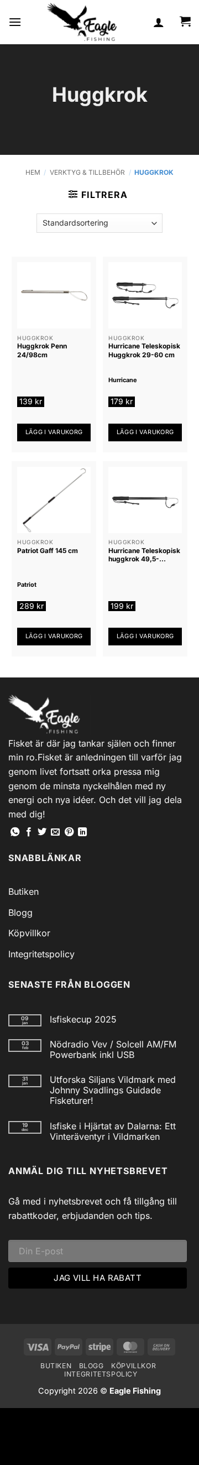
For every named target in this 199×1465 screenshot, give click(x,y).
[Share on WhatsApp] (15, 832)
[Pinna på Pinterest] (69, 832)
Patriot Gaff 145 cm (47, 550)
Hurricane (122, 380)
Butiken (23, 891)
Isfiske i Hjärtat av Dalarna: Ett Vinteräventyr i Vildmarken (113, 1131)
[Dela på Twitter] (42, 832)
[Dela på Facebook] (28, 832)
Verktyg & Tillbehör (87, 172)
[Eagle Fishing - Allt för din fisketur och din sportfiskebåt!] (82, 22)
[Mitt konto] (158, 22)
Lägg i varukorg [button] (54, 432)
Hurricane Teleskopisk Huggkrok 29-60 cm (144, 350)
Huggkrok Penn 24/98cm (42, 350)
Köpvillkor (29, 933)
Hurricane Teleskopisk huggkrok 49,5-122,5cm (144, 555)
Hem (32, 172)
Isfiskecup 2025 (83, 1019)
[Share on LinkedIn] (82, 832)
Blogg (20, 912)
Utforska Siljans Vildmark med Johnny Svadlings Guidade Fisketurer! (113, 1090)
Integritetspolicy (41, 954)
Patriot (26, 584)
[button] (15, 21)
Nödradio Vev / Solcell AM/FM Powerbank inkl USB (113, 1049)
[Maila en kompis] (55, 832)
